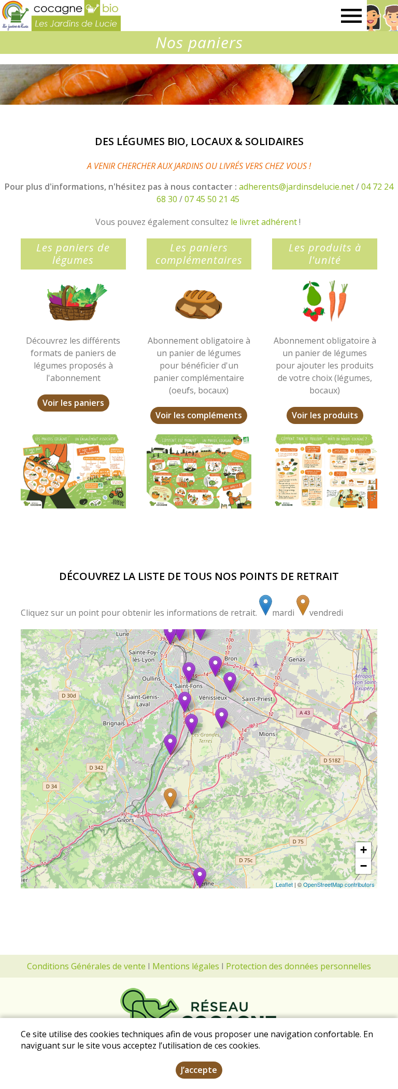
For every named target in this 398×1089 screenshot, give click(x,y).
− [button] (363, 865)
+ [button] (363, 849)
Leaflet (284, 884)
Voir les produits (325, 415)
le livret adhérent (264, 222)
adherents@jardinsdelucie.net (296, 186)
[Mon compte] (382, 15)
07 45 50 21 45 (211, 199)
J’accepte (199, 1070)
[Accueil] (60, 15)
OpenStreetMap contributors (339, 884)
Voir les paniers (73, 402)
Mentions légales (185, 966)
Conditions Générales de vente (86, 966)
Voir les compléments (198, 415)
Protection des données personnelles (298, 966)
